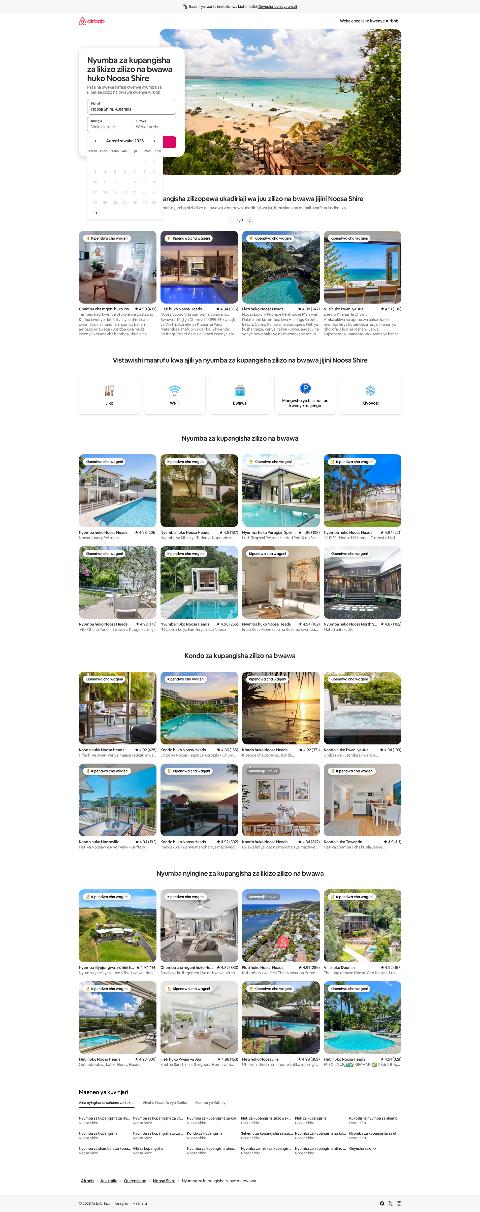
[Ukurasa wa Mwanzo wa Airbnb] (92, 21)
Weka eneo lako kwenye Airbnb (369, 21)
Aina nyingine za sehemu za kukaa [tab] (107, 1102)
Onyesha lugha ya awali (277, 6)
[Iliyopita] (231, 221)
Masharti (140, 1203)
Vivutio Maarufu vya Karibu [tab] (165, 1102)
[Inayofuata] (249, 221)
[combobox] (131, 109)
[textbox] (109, 127)
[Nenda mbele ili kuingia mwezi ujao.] (153, 141)
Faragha (121, 1203)
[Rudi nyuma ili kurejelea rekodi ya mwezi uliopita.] (96, 141)
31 (95, 213)
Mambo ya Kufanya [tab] (211, 1102)
